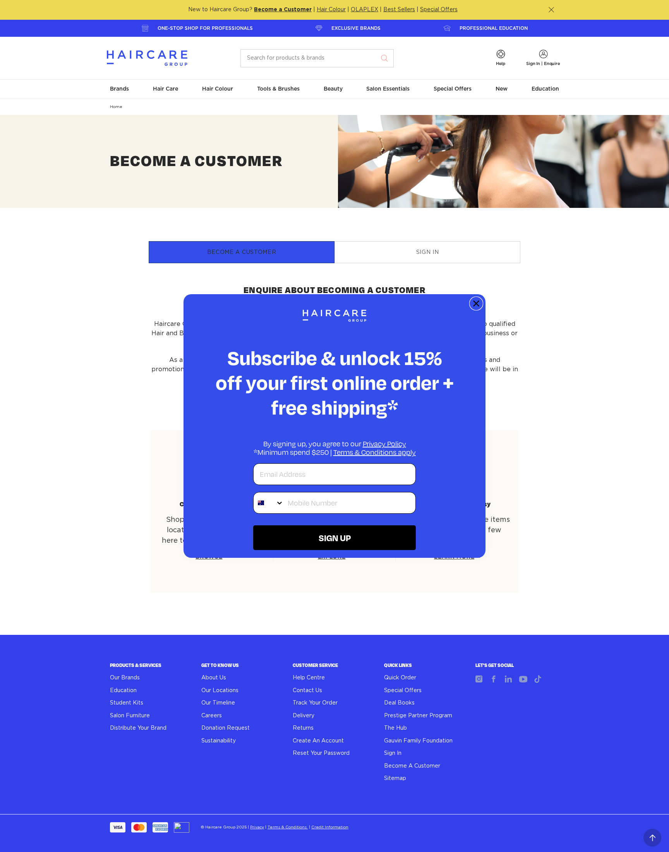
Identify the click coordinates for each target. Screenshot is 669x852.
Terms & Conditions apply (374, 452)
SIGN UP (335, 537)
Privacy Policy (384, 443)
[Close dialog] (476, 303)
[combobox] (269, 502)
